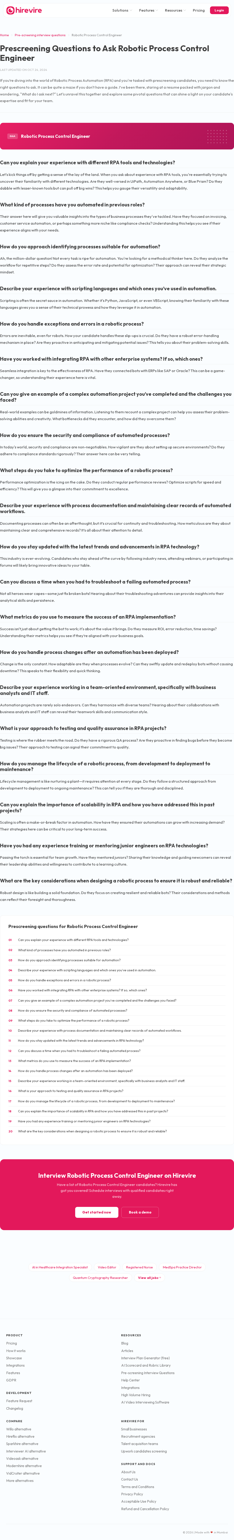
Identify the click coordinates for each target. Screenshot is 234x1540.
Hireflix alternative (20, 1436)
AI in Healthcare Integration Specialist (60, 1267)
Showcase (14, 1358)
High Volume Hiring (135, 1395)
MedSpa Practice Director (182, 1267)
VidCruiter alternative (23, 1473)
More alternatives (20, 1480)
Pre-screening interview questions (40, 35)
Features (146, 10)
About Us (128, 1472)
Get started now (96, 1212)
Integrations (15, 1365)
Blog (124, 1343)
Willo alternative (18, 1429)
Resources (173, 10)
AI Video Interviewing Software (145, 1402)
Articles (127, 1351)
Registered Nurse (139, 1267)
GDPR (11, 1380)
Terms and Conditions (137, 1487)
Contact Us (129, 1479)
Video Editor (107, 1267)
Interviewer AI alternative (26, 1451)
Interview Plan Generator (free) (145, 1358)
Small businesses (134, 1429)
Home (4, 35)
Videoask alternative (22, 1458)
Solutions (120, 10)
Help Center (130, 1380)
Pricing (199, 10)
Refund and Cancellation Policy (145, 1509)
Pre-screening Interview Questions (148, 1373)
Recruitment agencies (138, 1436)
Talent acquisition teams (139, 1444)
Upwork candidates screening (144, 1451)
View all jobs (148, 1277)
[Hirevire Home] (23, 10)
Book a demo (140, 1212)
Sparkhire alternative (22, 1444)
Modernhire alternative (24, 1466)
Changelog (14, 1408)
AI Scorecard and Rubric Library (146, 1365)
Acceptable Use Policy (138, 1501)
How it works (16, 1351)
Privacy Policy (132, 1494)
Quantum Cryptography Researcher (100, 1277)
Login (219, 10)
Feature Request (19, 1401)
